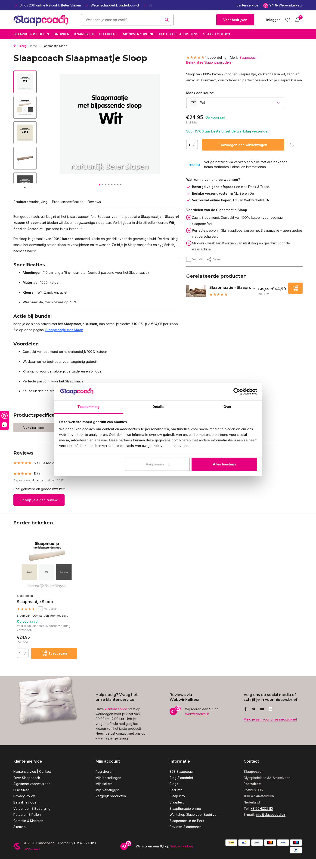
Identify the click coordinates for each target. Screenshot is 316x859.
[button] (99, 184)
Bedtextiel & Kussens (178, 34)
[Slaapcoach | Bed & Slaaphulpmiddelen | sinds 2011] (42, 19)
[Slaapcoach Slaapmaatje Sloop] (47, 564)
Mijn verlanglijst (107, 790)
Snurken (62, 34)
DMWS (79, 843)
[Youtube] (262, 709)
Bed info (176, 790)
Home (33, 46)
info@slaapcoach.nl (270, 814)
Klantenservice (247, 5)
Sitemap (19, 827)
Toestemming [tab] (88, 407)
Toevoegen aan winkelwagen (243, 145)
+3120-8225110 (262, 808)
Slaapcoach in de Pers (187, 821)
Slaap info (177, 796)
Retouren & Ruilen (27, 814)
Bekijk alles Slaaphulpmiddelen (209, 62)
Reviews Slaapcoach (185, 827)
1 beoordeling (215, 57)
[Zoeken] (166, 19)
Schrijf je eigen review (39, 500)
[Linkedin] (270, 709)
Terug (21, 46)
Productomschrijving (30, 202)
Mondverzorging (139, 34)
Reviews (94, 202)
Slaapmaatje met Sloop (64, 330)
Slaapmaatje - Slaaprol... (232, 287)
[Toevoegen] (295, 288)
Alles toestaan (224, 464)
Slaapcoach (248, 57)
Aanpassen (155, 464)
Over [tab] (227, 407)
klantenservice (116, 709)
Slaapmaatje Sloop (35, 602)
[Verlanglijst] (287, 19)
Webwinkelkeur (291, 5)
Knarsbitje (84, 34)
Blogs (174, 784)
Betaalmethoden (25, 802)
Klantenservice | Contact (32, 771)
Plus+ (92, 843)
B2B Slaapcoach (182, 771)
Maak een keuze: (200, 93)
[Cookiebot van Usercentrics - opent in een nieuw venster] (237, 391)
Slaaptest (177, 802)
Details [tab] (158, 407)
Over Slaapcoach (26, 778)
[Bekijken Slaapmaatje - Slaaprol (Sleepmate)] (196, 291)
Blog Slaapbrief (181, 778)
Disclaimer (21, 790)
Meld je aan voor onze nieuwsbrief (270, 719)
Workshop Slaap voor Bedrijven (194, 814)
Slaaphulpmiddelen (31, 34)
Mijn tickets (104, 784)
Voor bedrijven (235, 20)
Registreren (104, 771)
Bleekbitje (108, 34)
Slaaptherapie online (185, 808)
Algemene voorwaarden (31, 784)
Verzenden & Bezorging (31, 808)
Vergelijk (198, 259)
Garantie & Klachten (28, 821)
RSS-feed (32, 849)
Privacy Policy (24, 796)
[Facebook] (245, 709)
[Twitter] (254, 709)
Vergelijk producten (111, 796)
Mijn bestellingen (108, 778)
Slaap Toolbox (216, 34)
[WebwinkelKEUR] (195, 19)
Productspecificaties (67, 202)
